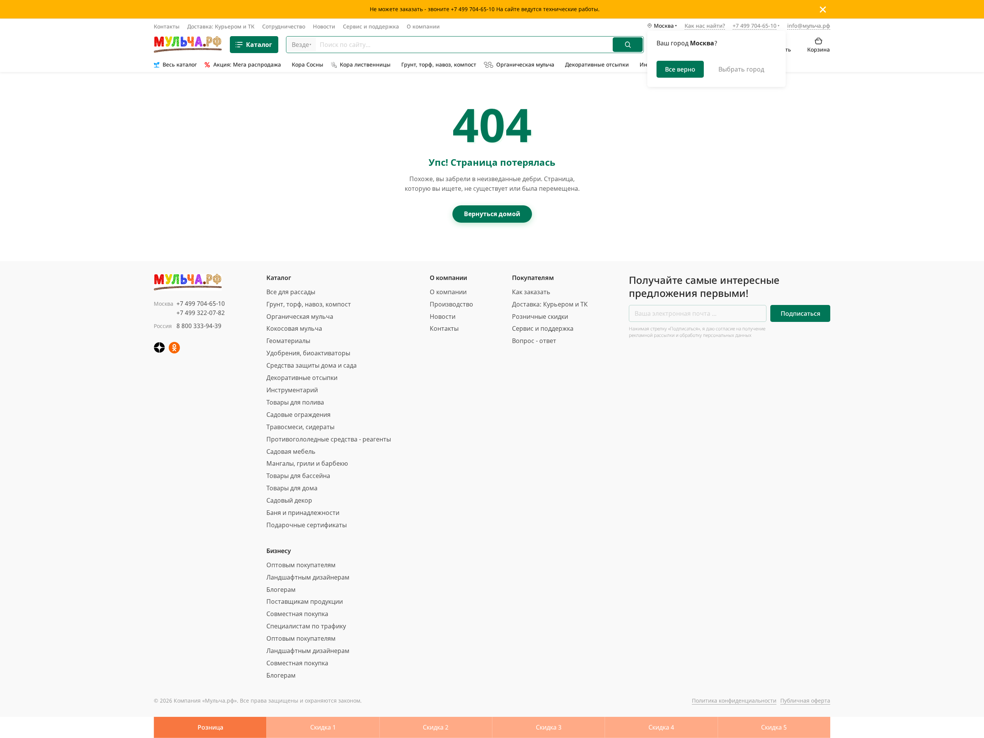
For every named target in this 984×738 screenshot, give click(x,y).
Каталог (259, 44)
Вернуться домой (492, 214)
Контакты (167, 26)
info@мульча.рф (808, 25)
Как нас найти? (705, 26)
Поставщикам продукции (304, 601)
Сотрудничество (283, 26)
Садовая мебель (291, 451)
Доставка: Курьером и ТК (220, 26)
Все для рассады (290, 292)
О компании (423, 26)
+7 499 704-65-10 (200, 303)
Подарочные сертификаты (306, 525)
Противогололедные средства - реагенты (328, 439)
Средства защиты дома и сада (311, 365)
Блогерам (281, 589)
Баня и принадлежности (302, 512)
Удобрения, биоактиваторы (308, 353)
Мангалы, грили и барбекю (307, 463)
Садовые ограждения (298, 414)
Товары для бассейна (298, 475)
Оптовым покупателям (301, 565)
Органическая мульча (299, 316)
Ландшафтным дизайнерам (307, 577)
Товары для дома (291, 488)
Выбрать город (741, 69)
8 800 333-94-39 (198, 326)
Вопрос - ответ (534, 341)
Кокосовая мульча (294, 328)
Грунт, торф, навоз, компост (308, 304)
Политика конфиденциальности (734, 700)
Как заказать (531, 292)
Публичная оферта (805, 700)
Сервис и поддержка (371, 26)
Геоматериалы (288, 341)
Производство (451, 304)
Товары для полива (295, 402)
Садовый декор (289, 500)
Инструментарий (292, 390)
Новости (324, 26)
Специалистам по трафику (306, 626)
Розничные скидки (540, 316)
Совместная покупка (297, 614)
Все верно (680, 69)
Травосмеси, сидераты (300, 427)
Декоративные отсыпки (301, 377)
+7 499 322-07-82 (200, 312)
